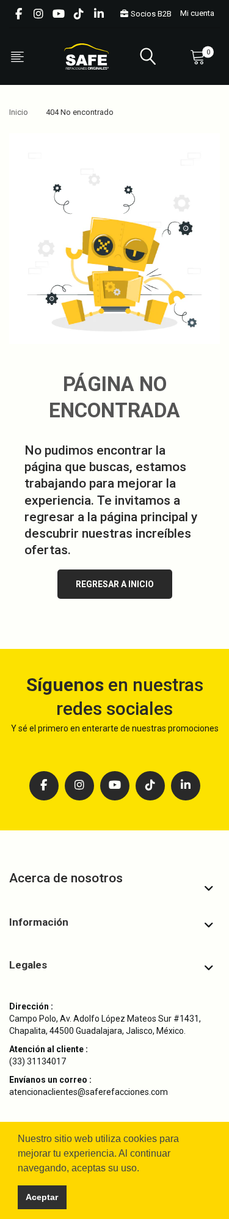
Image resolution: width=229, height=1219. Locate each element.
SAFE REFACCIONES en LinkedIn (99, 14)
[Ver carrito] (200, 56)
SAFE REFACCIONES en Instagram (38, 14)
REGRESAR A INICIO (115, 584)
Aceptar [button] (42, 1197)
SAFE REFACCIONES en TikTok (79, 14)
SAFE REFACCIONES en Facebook (18, 14)
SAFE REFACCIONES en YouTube (58, 14)
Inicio (18, 112)
